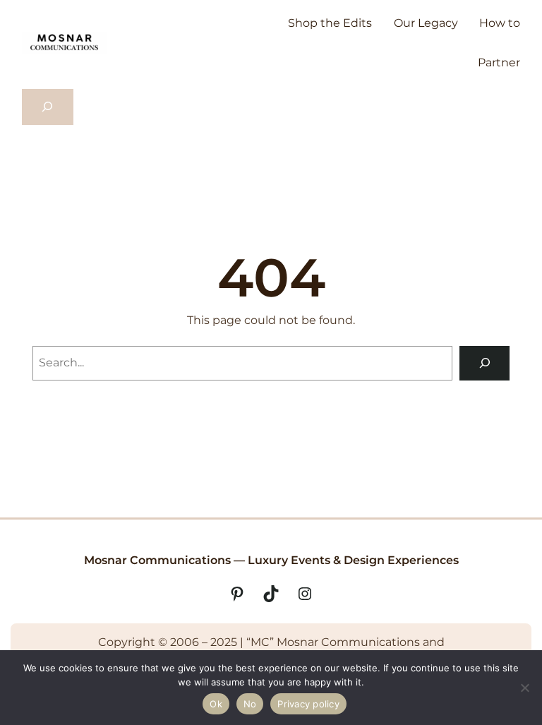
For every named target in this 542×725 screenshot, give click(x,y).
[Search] (484, 363)
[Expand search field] (47, 107)
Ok (216, 703)
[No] (524, 688)
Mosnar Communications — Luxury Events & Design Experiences (271, 560)
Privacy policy (308, 703)
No (250, 703)
